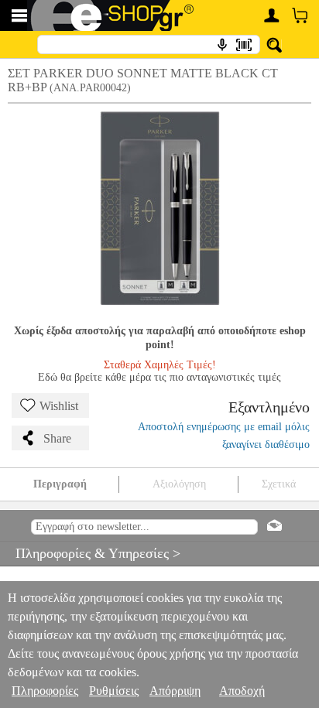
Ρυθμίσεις (114, 690)
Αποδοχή (242, 690)
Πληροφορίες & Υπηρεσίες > (90, 553)
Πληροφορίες (45, 690)
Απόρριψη (175, 690)
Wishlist (58, 405)
